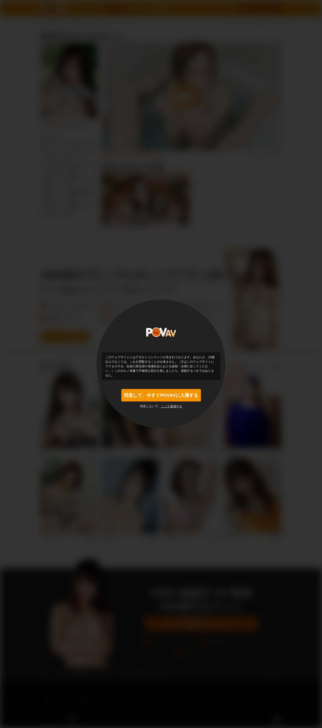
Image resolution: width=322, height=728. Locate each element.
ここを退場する (171, 406)
